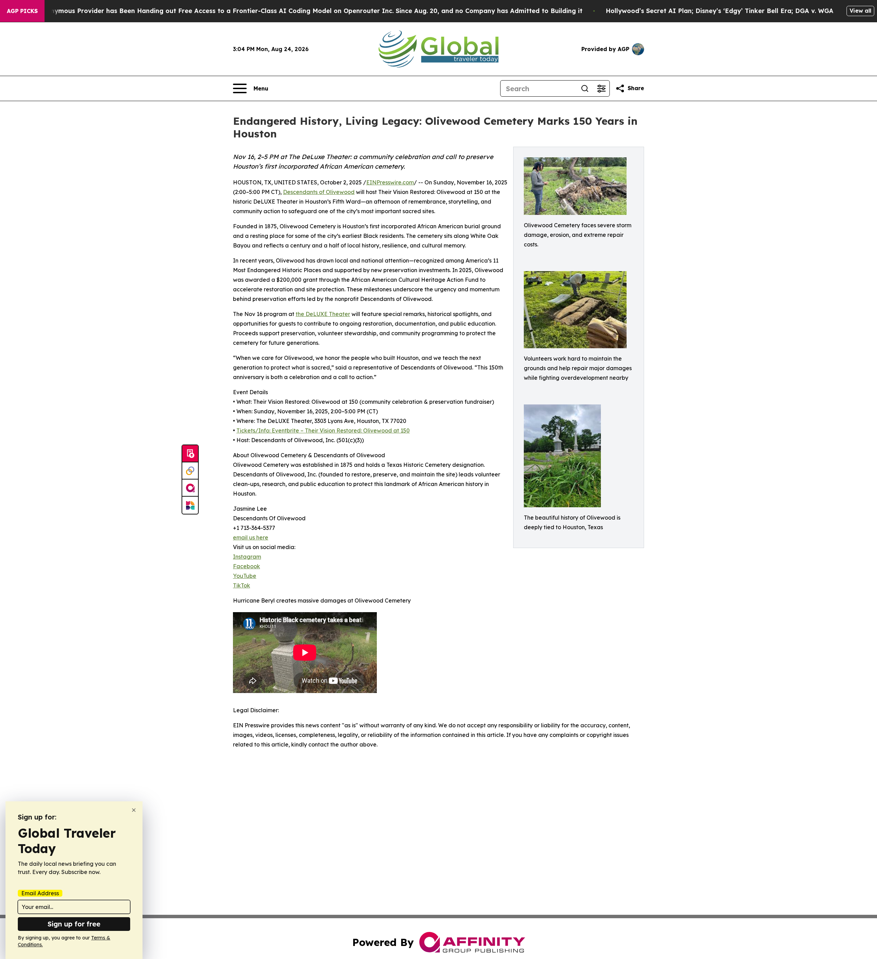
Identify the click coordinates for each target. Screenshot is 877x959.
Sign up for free (74, 924)
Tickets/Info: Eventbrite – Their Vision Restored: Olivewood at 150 (323, 430)
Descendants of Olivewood (319, 192)
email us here (250, 537)
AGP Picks (22, 11)
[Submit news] (190, 453)
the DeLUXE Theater (323, 314)
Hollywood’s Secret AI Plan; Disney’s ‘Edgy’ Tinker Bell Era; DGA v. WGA (719, 11)
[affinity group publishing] (190, 488)
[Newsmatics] (190, 505)
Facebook (246, 566)
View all (860, 10)
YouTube (244, 575)
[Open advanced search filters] (601, 88)
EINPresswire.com (390, 182)
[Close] (134, 810)
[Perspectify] (190, 471)
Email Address (40, 893)
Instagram (247, 556)
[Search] (585, 88)
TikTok (241, 585)
